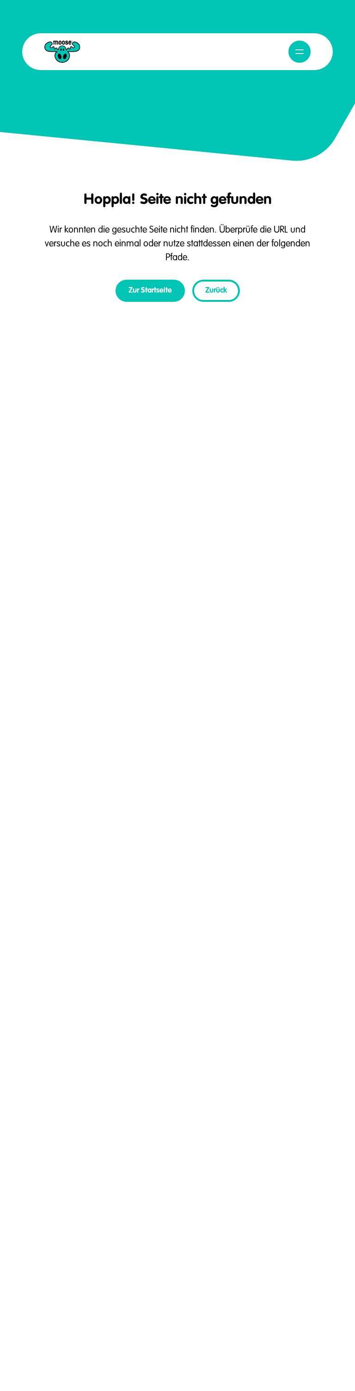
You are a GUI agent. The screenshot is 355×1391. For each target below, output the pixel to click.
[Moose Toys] (62, 52)
